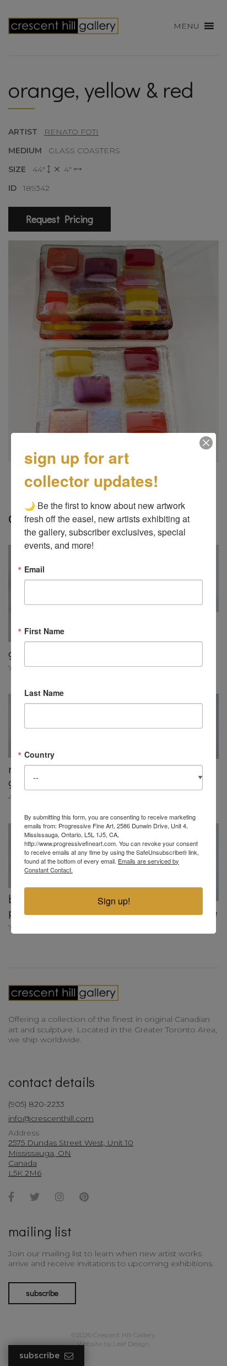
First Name (44, 631)
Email (34, 569)
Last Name (44, 693)
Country (39, 754)
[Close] (206, 442)
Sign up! (114, 900)
